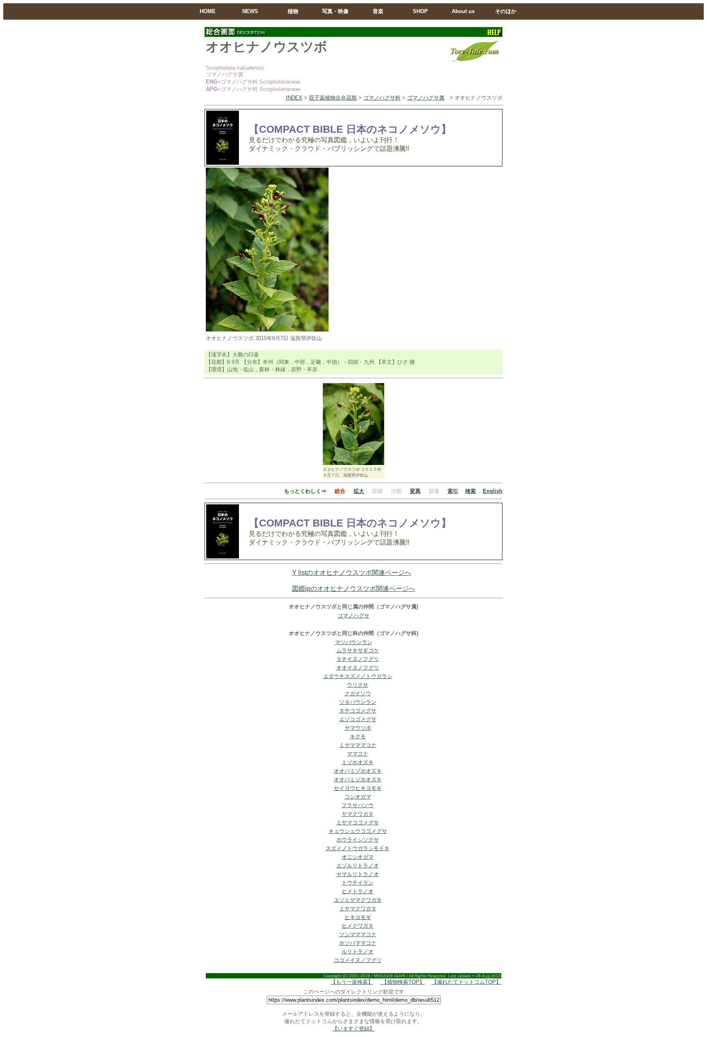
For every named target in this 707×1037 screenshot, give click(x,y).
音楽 (378, 11)
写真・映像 (335, 11)
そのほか (505, 11)
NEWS (250, 11)
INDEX (294, 98)
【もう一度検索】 (352, 982)
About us (463, 11)
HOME (208, 11)
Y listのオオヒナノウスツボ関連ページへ (351, 572)
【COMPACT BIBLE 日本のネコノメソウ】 (350, 129)
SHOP (420, 11)
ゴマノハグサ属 (425, 98)
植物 (293, 11)
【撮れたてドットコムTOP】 (466, 982)
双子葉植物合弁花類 (333, 98)
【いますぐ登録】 (353, 1029)
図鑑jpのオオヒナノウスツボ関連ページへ (353, 588)
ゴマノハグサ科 (382, 98)
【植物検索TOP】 (402, 982)
